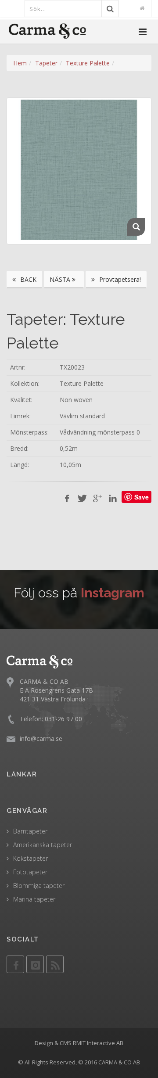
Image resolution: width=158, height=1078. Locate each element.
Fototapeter (30, 872)
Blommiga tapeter (39, 885)
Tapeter (46, 63)
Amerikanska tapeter (42, 845)
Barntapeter (30, 831)
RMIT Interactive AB (98, 1043)
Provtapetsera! (119, 279)
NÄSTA (61, 279)
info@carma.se (41, 738)
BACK (27, 279)
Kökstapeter (30, 858)
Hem (20, 63)
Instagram (112, 592)
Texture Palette (88, 63)
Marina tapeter (34, 899)
